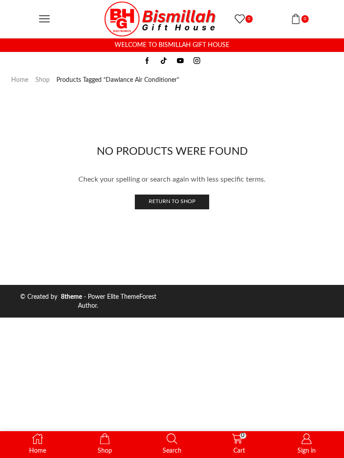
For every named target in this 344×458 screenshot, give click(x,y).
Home (19, 80)
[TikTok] (163, 61)
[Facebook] (147, 61)
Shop (42, 80)
